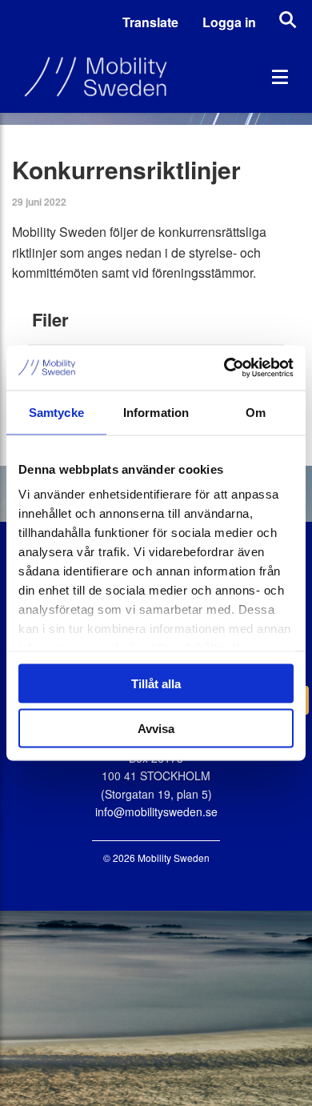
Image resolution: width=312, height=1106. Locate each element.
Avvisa (156, 728)
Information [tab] (156, 412)
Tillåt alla (156, 683)
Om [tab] (256, 412)
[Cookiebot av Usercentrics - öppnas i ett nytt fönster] (224, 368)
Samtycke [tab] (56, 412)
